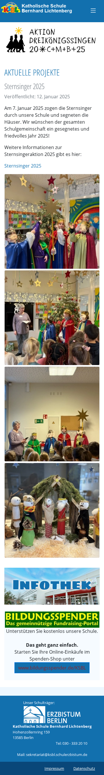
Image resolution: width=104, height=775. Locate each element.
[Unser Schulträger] (52, 714)
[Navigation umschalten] (93, 10)
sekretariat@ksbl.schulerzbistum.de (56, 754)
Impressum (54, 768)
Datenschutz (84, 768)
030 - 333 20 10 (74, 743)
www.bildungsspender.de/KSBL (52, 668)
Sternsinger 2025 (22, 166)
